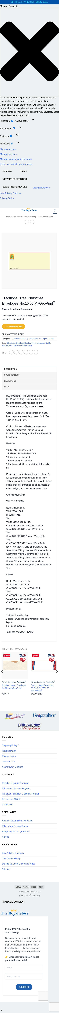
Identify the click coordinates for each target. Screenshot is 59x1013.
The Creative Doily (11, 858)
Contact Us (7, 804)
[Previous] (2, 677)
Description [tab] (10, 369)
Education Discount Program (16, 788)
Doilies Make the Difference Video (18, 864)
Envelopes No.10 (43, 343)
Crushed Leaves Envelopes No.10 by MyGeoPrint (14, 686)
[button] (29, 52)
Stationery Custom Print (22, 346)
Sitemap (6, 869)
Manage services (8, 154)
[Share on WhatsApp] (11, 352)
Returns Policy (9, 751)
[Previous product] (32, 222)
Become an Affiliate (11, 799)
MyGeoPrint (7, 346)
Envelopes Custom (46, 217)
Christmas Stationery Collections (25, 339)
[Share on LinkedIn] (36, 352)
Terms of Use (8, 761)
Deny (23, 171)
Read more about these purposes (16, 164)
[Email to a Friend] (26, 352)
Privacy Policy (7, 198)
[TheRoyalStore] (29, 210)
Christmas (11, 343)
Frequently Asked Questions (16, 831)
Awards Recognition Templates (17, 821)
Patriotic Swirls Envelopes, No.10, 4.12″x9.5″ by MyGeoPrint (42, 688)
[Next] (56, 677)
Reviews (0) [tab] (10, 381)
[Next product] (27, 222)
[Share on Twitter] (21, 352)
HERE (37, 2)
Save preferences (15, 187)
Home (7, 217)
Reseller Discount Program (15, 783)
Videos (5, 837)
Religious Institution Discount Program (20, 794)
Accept (7, 171)
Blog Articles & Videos (13, 853)
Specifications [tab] (12, 375)
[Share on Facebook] (16, 352)
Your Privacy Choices (10, 193)
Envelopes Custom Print (26, 343)
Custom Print (14, 326)
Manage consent (14, 902)
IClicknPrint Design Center (15, 826)
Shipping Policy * (10, 745)
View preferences (15, 179)
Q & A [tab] (6, 387)
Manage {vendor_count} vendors (16, 159)
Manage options (8, 149)
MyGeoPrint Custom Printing (24, 217)
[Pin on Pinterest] (31, 352)
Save (8, 655)
